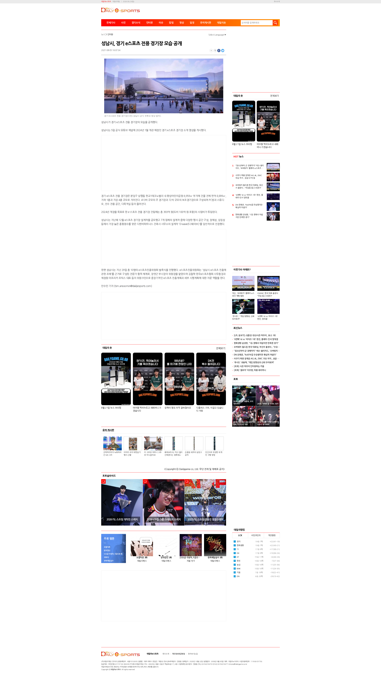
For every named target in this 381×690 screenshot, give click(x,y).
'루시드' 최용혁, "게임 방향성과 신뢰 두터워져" (254, 362)
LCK (240, 535)
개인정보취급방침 (178, 654)
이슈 (161, 23)
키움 (237, 572)
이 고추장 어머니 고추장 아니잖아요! (152, 453)
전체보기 (220, 348)
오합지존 (107, 547)
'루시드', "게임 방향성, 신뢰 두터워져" (243, 317)
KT (236, 557)
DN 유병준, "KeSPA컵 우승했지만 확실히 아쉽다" (248, 206)
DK (236, 553)
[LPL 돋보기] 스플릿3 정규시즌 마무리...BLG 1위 (255, 335)
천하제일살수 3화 (215, 557)
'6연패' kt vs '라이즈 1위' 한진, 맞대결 (267, 317)
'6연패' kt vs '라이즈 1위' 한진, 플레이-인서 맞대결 (249, 196)
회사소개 (277, 1)
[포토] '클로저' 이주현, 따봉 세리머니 (250, 370)
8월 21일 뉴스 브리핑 (111, 408)
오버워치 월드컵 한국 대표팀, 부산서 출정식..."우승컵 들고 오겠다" (249, 186)
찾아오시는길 (193, 654)
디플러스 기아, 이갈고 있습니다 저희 (209, 409)
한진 (237, 561)
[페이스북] (219, 50)
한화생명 (239, 545)
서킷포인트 (256, 535)
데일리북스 (142, 561)
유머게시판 (205, 23)
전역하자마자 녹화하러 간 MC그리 (112, 453)
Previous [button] (104, 502)
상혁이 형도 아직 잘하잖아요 (178, 408)
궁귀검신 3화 (166, 557)
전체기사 (110, 23)
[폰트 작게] (211, 50)
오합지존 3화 (141, 557)
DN (236, 576)
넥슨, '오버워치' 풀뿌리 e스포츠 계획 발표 (243, 294)
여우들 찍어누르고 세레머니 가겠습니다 (147, 409)
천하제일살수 (109, 561)
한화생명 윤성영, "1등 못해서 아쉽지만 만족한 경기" (249, 216)
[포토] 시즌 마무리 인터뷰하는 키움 (249, 366)
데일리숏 (221, 23)
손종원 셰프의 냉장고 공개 (193, 453)
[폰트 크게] (215, 50)
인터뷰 (149, 23)
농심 (237, 565)
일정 (192, 23)
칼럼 (171, 23)
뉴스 (103, 34)
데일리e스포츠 (106, 1)
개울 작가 (191, 561)
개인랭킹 (272, 535)
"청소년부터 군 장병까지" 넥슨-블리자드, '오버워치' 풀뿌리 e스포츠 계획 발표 (249, 167)
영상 (181, 23)
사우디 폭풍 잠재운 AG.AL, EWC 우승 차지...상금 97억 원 (248, 176)
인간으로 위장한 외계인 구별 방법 (213, 453)
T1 (236, 549)
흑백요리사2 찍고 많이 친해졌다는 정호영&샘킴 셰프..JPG (173, 453)
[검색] (275, 22)
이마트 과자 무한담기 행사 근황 (132, 453)
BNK (237, 569)
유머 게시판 (108, 430)
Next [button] (223, 502)
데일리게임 (116, 1)
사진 (123, 23)
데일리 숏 (107, 348)
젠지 (237, 542)
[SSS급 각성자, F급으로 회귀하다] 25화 (191, 557)
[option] (122, 502)
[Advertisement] (140, 162)
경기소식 (136, 23)
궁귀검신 (107, 550)
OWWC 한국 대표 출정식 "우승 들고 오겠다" (267, 294)
